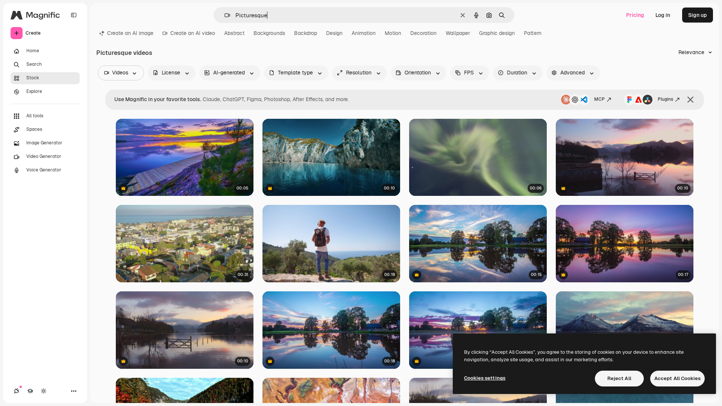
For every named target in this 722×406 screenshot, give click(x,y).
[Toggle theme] (44, 391)
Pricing (635, 15)
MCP (599, 99)
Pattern (533, 33)
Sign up (697, 15)
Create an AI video (192, 33)
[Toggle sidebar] (74, 15)
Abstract (234, 33)
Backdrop (305, 33)
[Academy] (30, 391)
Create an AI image (130, 33)
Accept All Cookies (677, 378)
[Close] (690, 99)
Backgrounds (269, 33)
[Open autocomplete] (224, 15)
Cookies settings (484, 378)
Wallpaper (458, 33)
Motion (393, 33)
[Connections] (17, 391)
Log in (662, 15)
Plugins (665, 99)
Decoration (423, 33)
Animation (364, 33)
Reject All (619, 378)
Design (334, 33)
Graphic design (497, 33)
